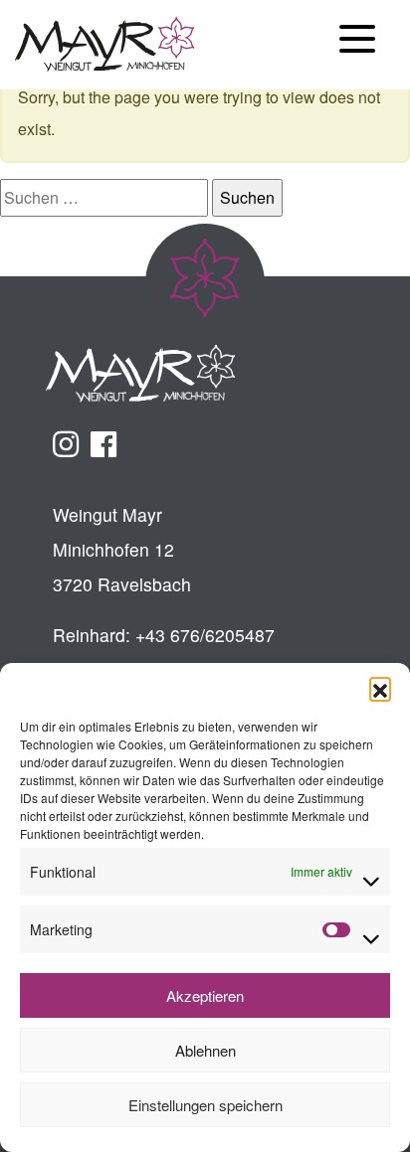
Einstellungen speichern (205, 1104)
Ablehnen (205, 1050)
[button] (380, 688)
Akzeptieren (205, 995)
